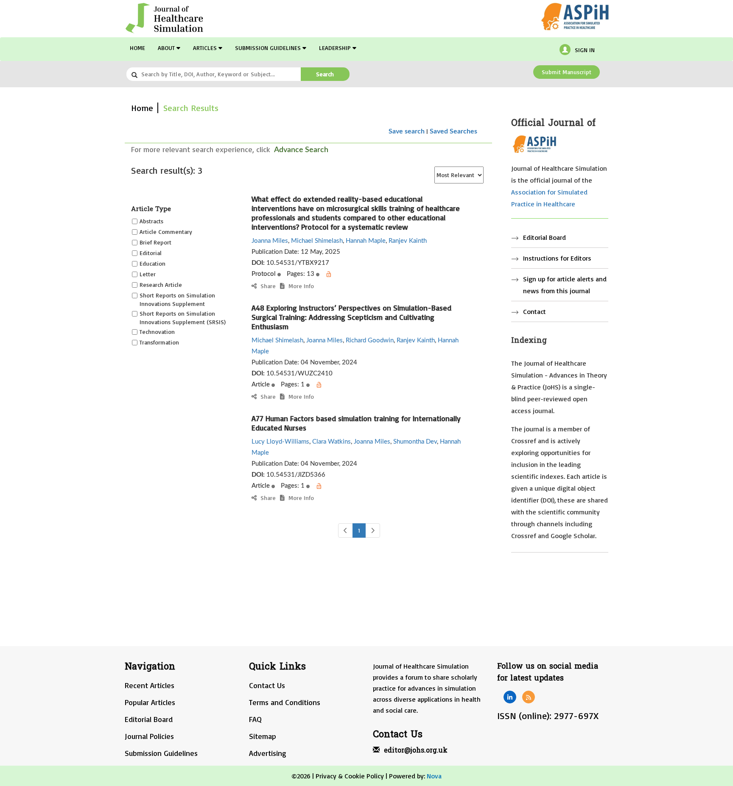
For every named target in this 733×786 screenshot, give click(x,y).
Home (137, 47)
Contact (534, 311)
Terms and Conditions (284, 702)
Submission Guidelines (268, 47)
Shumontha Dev (415, 442)
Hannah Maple (366, 241)
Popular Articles (150, 702)
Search (325, 74)
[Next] (372, 530)
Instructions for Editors (557, 258)
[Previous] (345, 530)
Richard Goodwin (370, 340)
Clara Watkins (331, 442)
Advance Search (301, 150)
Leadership (336, 47)
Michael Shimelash (317, 241)
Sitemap (262, 736)
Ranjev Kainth (408, 241)
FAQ (255, 719)
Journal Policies (149, 736)
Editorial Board (544, 237)
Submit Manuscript (566, 71)
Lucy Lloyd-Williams (280, 442)
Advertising (267, 753)
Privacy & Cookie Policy (350, 776)
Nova (434, 776)
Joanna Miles (270, 241)
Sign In (585, 49)
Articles (205, 47)
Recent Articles (149, 685)
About (167, 47)
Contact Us (267, 685)
